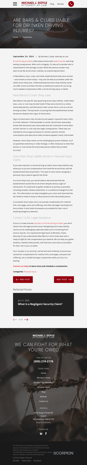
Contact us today (21, 266)
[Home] (34, 4)
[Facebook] (46, 433)
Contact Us (43, 401)
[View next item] (26, 320)
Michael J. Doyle (43, 377)
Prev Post (25, 279)
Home (43, 373)
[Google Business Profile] (41, 433)
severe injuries (59, 61)
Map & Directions (43, 422)
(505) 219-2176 (43, 361)
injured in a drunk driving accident (48, 223)
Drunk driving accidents (23, 61)
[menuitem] (16, 460)
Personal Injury (30, 271)
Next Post (62, 279)
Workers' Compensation (44, 382)
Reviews (60, 4)
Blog (52, 4)
